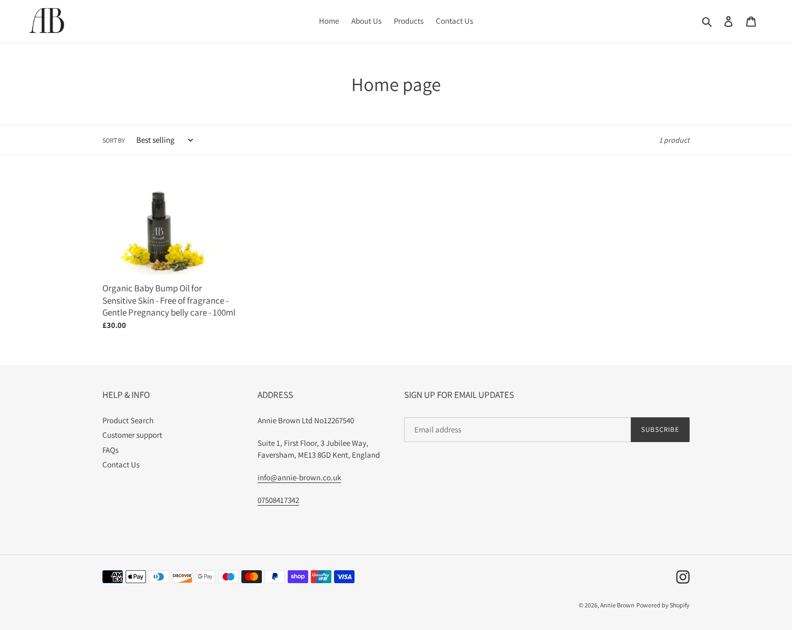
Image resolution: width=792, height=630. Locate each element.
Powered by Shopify (663, 605)
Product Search (128, 420)
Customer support (132, 435)
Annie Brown (617, 605)
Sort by (113, 140)
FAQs (110, 450)
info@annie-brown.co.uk (299, 477)
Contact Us (121, 464)
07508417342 (278, 500)
